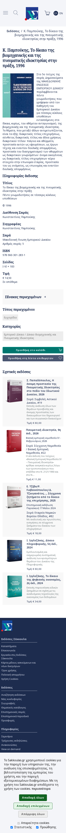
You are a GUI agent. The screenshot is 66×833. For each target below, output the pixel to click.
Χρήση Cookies (9, 679)
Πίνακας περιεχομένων (25, 297)
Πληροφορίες (10, 729)
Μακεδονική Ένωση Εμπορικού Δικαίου (27, 239)
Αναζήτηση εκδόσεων (13, 694)
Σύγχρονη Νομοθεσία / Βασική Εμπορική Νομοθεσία (43, 449)
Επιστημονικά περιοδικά (15, 716)
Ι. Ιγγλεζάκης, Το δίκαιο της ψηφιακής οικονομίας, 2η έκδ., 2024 (44, 579)
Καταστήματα (8, 646)
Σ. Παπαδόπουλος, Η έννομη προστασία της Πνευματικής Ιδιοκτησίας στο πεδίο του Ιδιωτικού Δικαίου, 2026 (43, 387)
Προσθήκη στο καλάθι (30, 350)
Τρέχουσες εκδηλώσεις (14, 740)
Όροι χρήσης (8, 670)
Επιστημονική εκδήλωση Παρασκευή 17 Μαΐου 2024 (41, 506)
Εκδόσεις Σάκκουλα (14, 639)
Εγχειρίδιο (10, 317)
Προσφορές (8, 720)
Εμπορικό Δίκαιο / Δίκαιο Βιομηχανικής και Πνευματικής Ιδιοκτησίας (30, 336)
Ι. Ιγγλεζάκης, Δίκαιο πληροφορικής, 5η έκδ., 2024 (42, 544)
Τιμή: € (34, 423)
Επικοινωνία (8, 650)
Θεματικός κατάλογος (13, 707)
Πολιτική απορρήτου (13, 674)
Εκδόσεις (13, 31)
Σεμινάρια (6, 736)
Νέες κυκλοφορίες (11, 699)
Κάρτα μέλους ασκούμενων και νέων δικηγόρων (18, 664)
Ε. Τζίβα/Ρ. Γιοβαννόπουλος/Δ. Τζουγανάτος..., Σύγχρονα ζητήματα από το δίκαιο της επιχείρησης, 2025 (44, 493)
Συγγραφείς (8, 703)
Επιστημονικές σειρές (13, 712)
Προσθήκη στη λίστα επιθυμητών (30, 358)
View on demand (10, 749)
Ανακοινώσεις (9, 745)
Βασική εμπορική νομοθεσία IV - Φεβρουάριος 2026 (43, 439)
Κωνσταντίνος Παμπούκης (19, 217)
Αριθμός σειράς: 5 (13, 243)
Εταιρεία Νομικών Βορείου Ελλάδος (41, 514)
